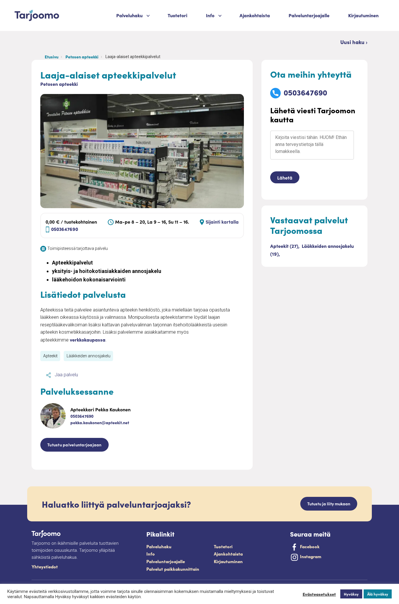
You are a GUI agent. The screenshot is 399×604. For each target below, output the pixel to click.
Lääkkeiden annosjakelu (88, 356)
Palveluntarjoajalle (309, 15)
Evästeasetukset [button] (319, 594)
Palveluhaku (129, 15)
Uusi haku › (353, 42)
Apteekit (50, 356)
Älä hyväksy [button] (377, 594)
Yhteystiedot (45, 566)
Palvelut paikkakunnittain (172, 569)
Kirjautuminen (363, 15)
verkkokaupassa (87, 339)
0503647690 (64, 229)
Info (150, 554)
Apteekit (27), (285, 246)
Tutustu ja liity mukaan (328, 503)
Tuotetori (177, 15)
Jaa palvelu (65, 374)
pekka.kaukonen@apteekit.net (99, 422)
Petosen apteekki (81, 57)
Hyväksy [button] (351, 594)
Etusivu (51, 57)
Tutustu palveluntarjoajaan (74, 445)
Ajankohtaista (255, 15)
